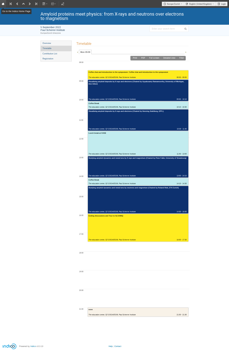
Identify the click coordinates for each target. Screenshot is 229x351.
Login (223, 3)
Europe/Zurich (173, 3)
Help (111, 346)
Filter (181, 58)
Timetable (47, 48)
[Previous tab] (77, 52)
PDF (143, 58)
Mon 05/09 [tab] (85, 52)
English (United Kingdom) (200, 3)
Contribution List (50, 53)
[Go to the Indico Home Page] (3, 4)
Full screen (154, 58)
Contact (117, 346)
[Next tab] (185, 52)
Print (135, 58)
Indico (33, 346)
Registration (48, 58)
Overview (47, 43)
